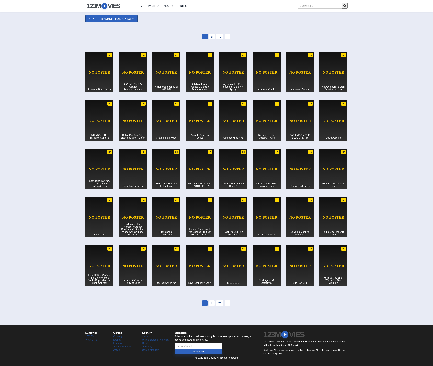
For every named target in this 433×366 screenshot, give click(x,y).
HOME (140, 6)
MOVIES (168, 6)
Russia (145, 343)
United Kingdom (150, 349)
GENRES (182, 6)
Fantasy (117, 343)
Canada (146, 336)
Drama (117, 339)
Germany (147, 346)
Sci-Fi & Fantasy (122, 346)
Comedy (117, 336)
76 (219, 36)
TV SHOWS (153, 6)
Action (116, 349)
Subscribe (198, 351)
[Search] (345, 6)
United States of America (155, 339)
